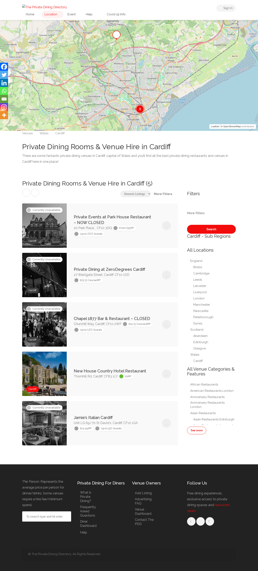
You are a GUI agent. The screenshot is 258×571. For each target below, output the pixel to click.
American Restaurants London (212, 391)
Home (30, 14)
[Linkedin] (4, 83)
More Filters (163, 194)
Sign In (228, 8)
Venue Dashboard (143, 511)
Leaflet (215, 126)
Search (211, 229)
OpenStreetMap (232, 126)
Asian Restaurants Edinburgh (213, 419)
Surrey (197, 323)
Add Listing (143, 493)
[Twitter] (4, 75)
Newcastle (200, 311)
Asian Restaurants (203, 413)
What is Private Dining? (85, 497)
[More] (4, 115)
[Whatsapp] (4, 91)
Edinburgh (200, 342)
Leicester (199, 286)
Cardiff (198, 361)
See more (197, 430)
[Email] (4, 99)
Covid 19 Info (116, 14)
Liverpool (200, 292)
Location (51, 14)
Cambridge (201, 273)
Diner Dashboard (88, 524)
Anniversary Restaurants (207, 397)
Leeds (197, 279)
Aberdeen (200, 336)
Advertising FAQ (143, 501)
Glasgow (199, 348)
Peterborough (203, 317)
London (199, 298)
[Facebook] (4, 67)
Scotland (196, 329)
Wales (194, 354)
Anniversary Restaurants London (207, 405)
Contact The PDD (144, 522)
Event (72, 14)
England (196, 261)
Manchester (201, 304)
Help (89, 14)
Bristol (197, 267)
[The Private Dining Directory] (44, 7)
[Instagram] (4, 107)
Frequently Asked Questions (88, 511)
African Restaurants (204, 384)
